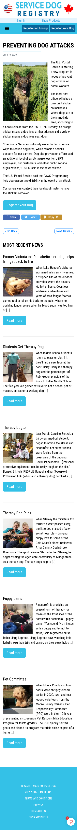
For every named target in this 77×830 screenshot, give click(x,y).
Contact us (38, 811)
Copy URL (53, 217)
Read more (14, 320)
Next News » (64, 231)
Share (13, 217)
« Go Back (11, 231)
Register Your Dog (62, 28)
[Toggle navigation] (7, 28)
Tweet (33, 217)
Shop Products (51, 20)
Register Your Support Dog (38, 785)
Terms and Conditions (38, 798)
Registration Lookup (35, 28)
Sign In (21, 20)
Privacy (38, 804)
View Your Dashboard (38, 792)
